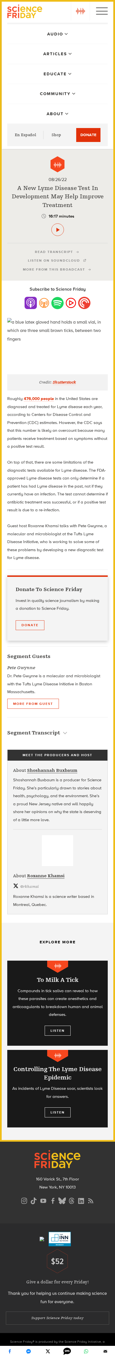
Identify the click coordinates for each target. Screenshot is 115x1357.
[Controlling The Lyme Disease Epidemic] (57, 1088)
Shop (56, 134)
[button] (80, 11)
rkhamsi (29, 886)
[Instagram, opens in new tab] (24, 1200)
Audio (55, 34)
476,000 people (39, 398)
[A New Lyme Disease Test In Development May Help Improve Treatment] (57, 229)
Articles (55, 53)
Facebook (9, 1351)
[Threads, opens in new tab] (72, 1200)
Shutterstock (64, 382)
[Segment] (57, 164)
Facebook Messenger (28, 1351)
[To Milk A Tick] (57, 1003)
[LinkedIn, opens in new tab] (81, 1200)
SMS (67, 1351)
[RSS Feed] (91, 1200)
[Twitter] (48, 1351)
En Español (25, 134)
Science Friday (24, 12)
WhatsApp (86, 1351)
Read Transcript (54, 252)
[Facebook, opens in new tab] (53, 1200)
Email (105, 1351)
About (55, 113)
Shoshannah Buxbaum (52, 770)
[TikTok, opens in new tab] (34, 1200)
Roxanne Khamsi (45, 875)
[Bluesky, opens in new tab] (62, 1200)
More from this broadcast (54, 269)
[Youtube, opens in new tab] (43, 1200)
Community (55, 93)
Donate (88, 134)
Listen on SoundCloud (54, 260)
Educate (55, 73)
